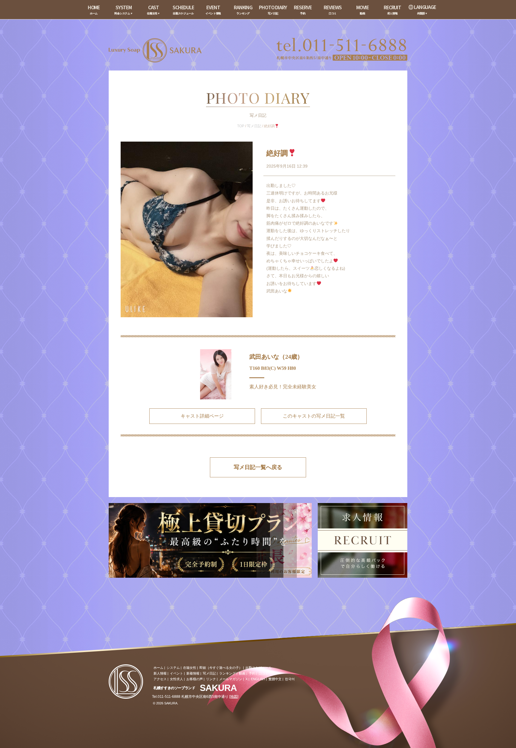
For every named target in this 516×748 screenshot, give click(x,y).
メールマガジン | (231, 679)
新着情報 (192, 673)
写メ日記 (254, 126)
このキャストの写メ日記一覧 (314, 416)
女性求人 (176, 679)
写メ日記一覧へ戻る (258, 467)
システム (173, 667)
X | (247, 679)
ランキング (227, 673)
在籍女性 (189, 667)
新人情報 (160, 673)
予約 (252, 673)
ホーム (158, 667)
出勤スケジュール (258, 667)
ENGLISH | (259, 679)
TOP (240, 126)
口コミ (263, 673)
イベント (176, 673)
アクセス (160, 679)
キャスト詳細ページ (202, 416)
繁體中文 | (275, 679)
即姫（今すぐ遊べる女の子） (220, 667)
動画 (242, 673)
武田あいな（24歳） (276, 356)
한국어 (290, 679)
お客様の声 (194, 679)
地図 (233, 697)
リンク (211, 679)
